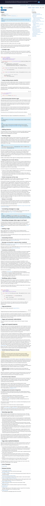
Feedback (29, 7)
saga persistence (16, 308)
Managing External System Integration (38, 32)
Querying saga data (34, 33)
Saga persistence (34, 27)
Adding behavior (34, 15)
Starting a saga (34, 16)
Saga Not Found (5, 485)
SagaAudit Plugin (5, 490)
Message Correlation (12, 211)
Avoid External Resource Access (36, 30)
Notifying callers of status (35, 26)
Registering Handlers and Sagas (16, 125)
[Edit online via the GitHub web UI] (30, 55)
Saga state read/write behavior (36, 34)
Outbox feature (9, 271)
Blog (29, 5)
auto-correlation (3, 345)
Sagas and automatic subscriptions (36, 28)
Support (33, 7)
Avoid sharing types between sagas (37, 14)
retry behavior (14, 407)
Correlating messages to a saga (36, 20)
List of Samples (34, 35)
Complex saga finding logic (6, 470)
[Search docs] (41, 7)
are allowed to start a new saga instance (13, 243)
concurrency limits (7, 407)
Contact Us (37, 7)
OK (38, 2)
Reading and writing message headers (9, 475)
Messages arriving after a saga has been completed (38, 24)
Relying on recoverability (36, 19)
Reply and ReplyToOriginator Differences (9, 477)
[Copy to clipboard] (28, 55)
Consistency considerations (36, 25)
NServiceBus (6, 14)
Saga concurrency (5, 483)
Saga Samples (4, 466)
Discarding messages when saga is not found (38, 21)
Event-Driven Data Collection (36, 31)
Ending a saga (34, 22)
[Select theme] (43, 7)
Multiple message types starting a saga (38, 18)
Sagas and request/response (36, 29)
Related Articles (34, 36)
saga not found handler (15, 240)
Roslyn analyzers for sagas (6, 481)
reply (8, 397)
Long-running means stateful (36, 13)
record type (11, 119)
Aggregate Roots (13, 387)
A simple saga (34, 12)
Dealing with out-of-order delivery (37, 17)
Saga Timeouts (4, 486)
